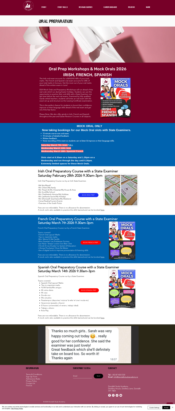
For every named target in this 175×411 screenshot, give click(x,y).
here (102, 210)
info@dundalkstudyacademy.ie (126, 377)
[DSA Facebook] (109, 395)
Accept (166, 408)
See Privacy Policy (17, 408)
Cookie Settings (154, 408)
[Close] (172, 407)
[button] (85, 7)
